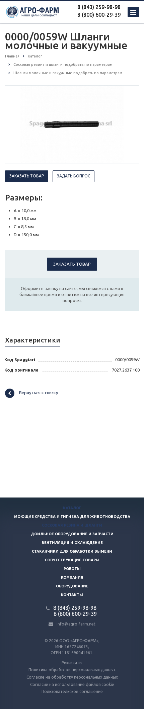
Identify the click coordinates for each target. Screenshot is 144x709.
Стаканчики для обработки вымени (72, 551)
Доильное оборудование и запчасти (72, 534)
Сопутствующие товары (72, 560)
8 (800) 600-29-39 (99, 15)
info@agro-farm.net (76, 624)
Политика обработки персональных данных (72, 670)
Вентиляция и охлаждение (72, 543)
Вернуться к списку (38, 392)
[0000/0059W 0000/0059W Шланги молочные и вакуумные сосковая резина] (72, 124)
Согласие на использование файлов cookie (72, 684)
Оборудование (72, 586)
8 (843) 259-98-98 (99, 7)
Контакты (72, 595)
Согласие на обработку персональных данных (72, 677)
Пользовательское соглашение (72, 691)
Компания (72, 577)
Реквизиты (72, 663)
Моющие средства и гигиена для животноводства (72, 517)
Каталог (72, 508)
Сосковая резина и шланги (72, 525)
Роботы (72, 569)
